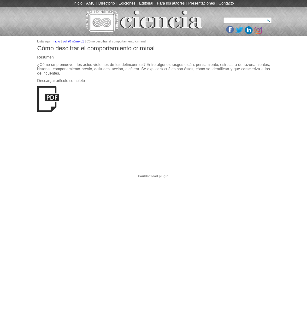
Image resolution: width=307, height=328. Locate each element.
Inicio (78, 3)
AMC (90, 3)
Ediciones (127, 3)
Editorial (146, 3)
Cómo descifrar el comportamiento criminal (96, 48)
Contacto (226, 3)
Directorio (106, 3)
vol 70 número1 (73, 41)
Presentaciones (201, 3)
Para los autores (171, 3)
